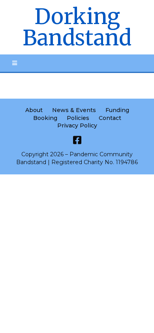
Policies (78, 118)
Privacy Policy (77, 125)
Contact (110, 118)
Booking (45, 118)
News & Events (74, 110)
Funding (117, 110)
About (34, 110)
